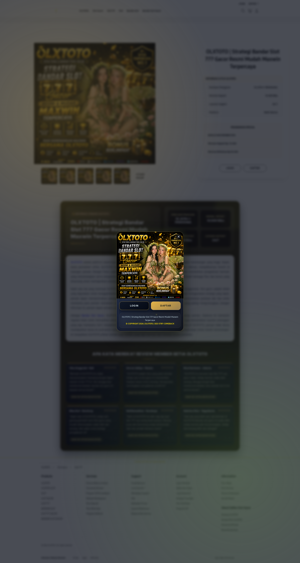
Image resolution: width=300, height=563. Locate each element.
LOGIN (134, 305)
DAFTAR (165, 305)
